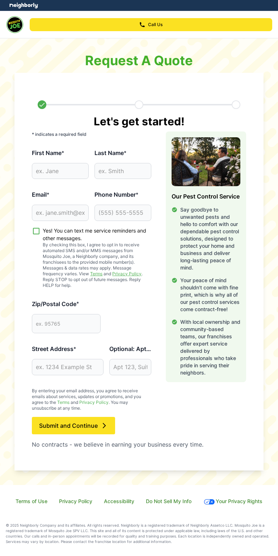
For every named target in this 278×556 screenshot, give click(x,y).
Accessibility (119, 501)
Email (40, 194)
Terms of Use (31, 501)
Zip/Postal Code (55, 304)
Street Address (54, 348)
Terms (96, 273)
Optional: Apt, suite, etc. (130, 348)
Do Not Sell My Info (168, 501)
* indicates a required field (59, 134)
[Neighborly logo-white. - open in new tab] (24, 5)
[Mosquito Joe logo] (15, 25)
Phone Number (116, 194)
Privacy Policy (127, 273)
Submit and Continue (68, 425)
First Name (48, 152)
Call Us (155, 24)
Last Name (110, 152)
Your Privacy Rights (239, 501)
